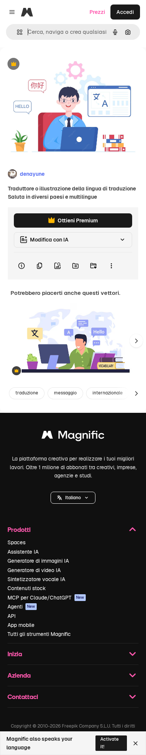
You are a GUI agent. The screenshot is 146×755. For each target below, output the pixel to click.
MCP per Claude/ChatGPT (45, 597)
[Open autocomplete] (16, 32)
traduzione (26, 393)
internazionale (107, 393)
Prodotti (19, 529)
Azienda (19, 675)
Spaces (16, 542)
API (11, 616)
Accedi (125, 12)
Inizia (14, 654)
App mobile (20, 625)
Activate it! (109, 742)
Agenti (21, 606)
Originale (49, 64)
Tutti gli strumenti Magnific (39, 634)
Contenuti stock (26, 588)
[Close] (135, 743)
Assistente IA (23, 551)
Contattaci (22, 697)
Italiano (73, 498)
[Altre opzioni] (111, 265)
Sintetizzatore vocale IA (36, 579)
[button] (73, 498)
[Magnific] (73, 436)
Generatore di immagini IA (38, 560)
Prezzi (97, 12)
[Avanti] (136, 340)
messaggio (65, 393)
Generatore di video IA (34, 570)
